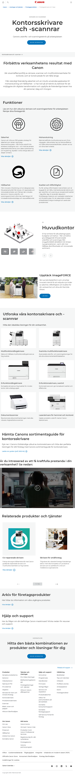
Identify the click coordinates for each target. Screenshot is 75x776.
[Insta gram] (57, 766)
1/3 (43, 222)
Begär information (36, 42)
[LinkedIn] (61, 766)
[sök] (7, 2)
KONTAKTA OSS (37, 638)
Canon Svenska (8, 765)
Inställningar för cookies (10, 760)
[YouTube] (71, 766)
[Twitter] (66, 766)
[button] (18, 584)
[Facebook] (52, 766)
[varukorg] (3, 2)
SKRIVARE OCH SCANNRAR (37, 17)
